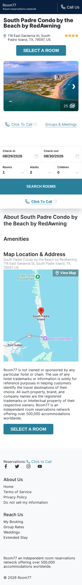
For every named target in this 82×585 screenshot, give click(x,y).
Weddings (11, 532)
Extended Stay (15, 537)
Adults (34, 167)
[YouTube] (40, 467)
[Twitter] (17, 467)
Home (8, 486)
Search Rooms (41, 186)
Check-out (51, 151)
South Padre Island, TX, (29, 38)
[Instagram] (28, 467)
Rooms (7, 167)
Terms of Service (17, 492)
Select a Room (41, 50)
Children (63, 167)
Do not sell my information (25, 502)
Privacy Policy (15, 497)
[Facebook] (5, 467)
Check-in (9, 151)
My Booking (13, 521)
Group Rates (13, 527)
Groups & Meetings (61, 124)
